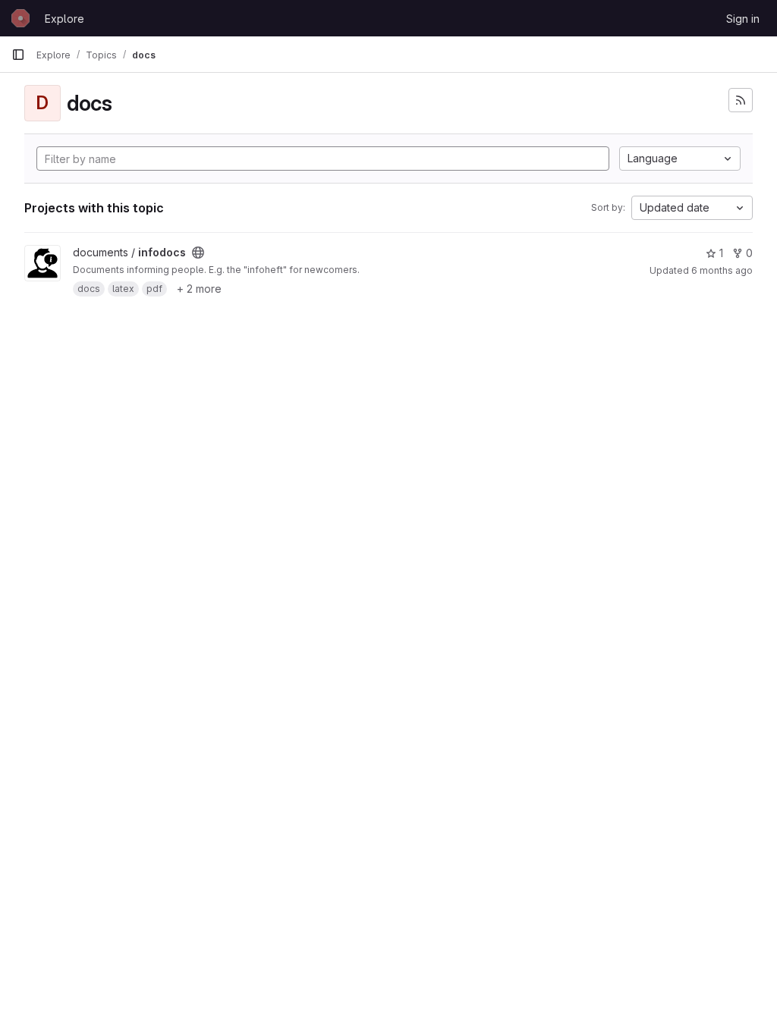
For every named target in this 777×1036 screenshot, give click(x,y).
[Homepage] (20, 18)
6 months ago (722, 270)
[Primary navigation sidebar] (18, 54)
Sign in (743, 18)
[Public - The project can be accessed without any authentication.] (198, 252)
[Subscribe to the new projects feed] (740, 100)
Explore (64, 18)
